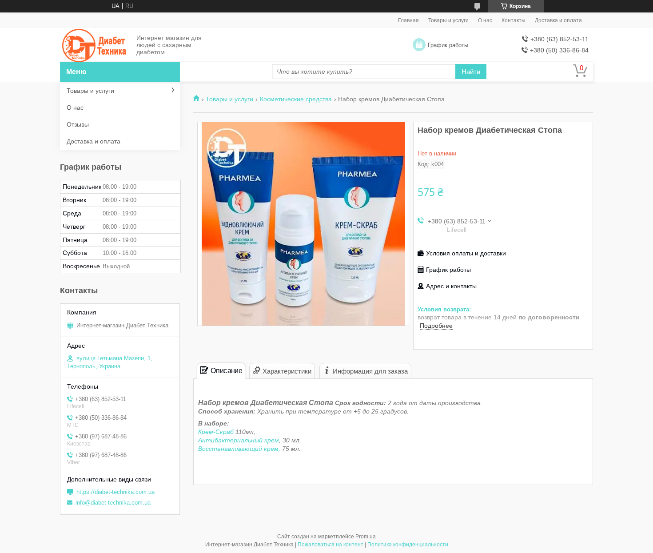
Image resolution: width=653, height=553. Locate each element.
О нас (485, 20)
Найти (471, 72)
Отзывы (78, 124)
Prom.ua (365, 536)
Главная (408, 20)
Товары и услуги (448, 20)
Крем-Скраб (216, 431)
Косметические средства (296, 99)
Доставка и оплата (558, 20)
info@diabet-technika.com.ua (113, 502)
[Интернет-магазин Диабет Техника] (95, 45)
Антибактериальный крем (238, 440)
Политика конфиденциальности (407, 544)
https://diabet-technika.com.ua (115, 492)
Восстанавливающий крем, (239, 448)
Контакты (514, 20)
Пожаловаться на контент (330, 544)
